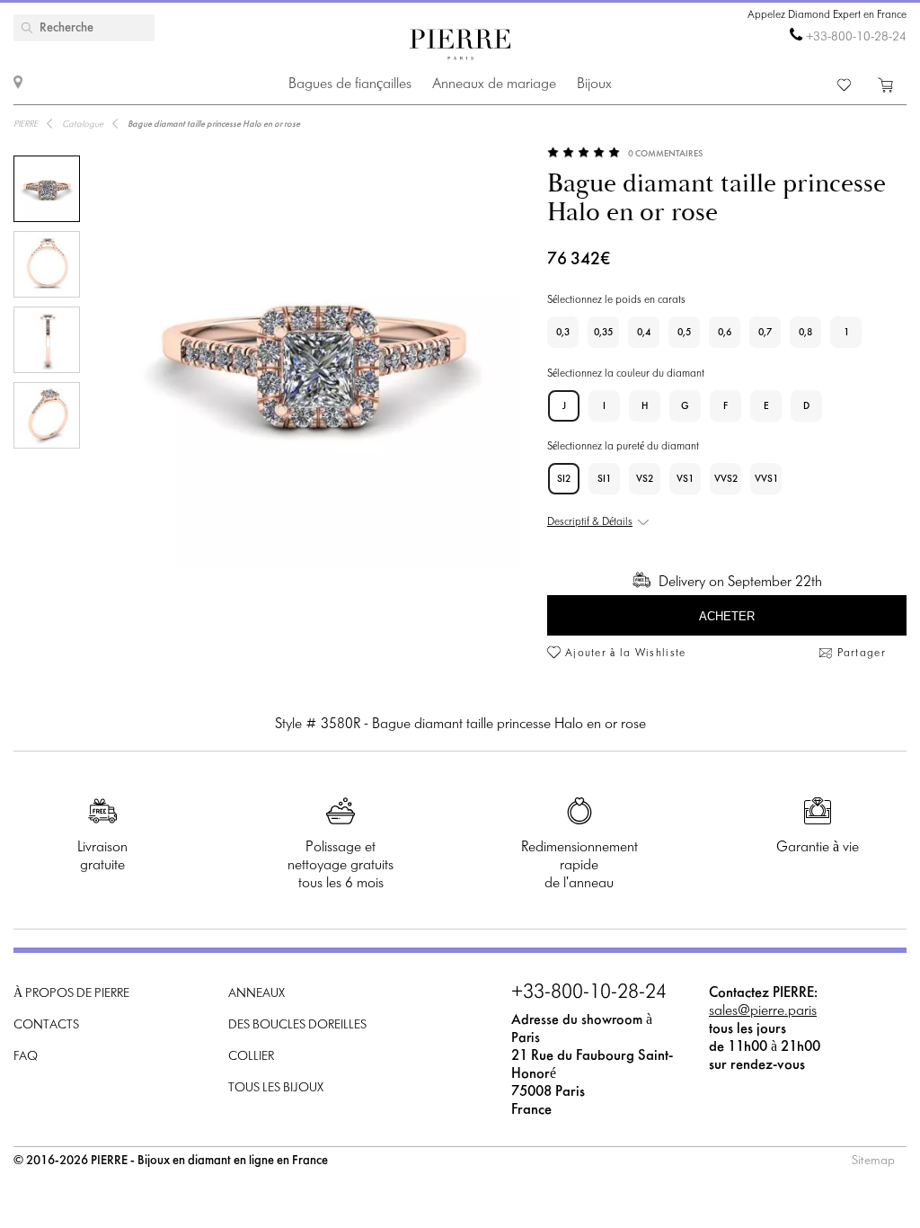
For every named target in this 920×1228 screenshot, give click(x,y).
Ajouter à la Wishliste (625, 653)
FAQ (25, 1057)
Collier (251, 1057)
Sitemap (873, 1161)
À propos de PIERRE (71, 994)
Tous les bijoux (275, 1088)
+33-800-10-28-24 (856, 37)
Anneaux (256, 994)
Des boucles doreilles (297, 1025)
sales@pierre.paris (763, 1011)
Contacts (46, 1025)
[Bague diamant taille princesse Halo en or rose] (46, 189)
